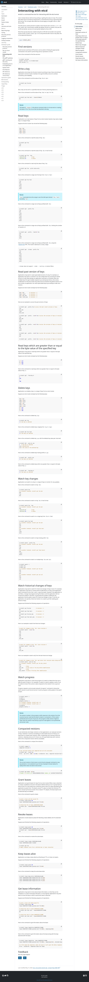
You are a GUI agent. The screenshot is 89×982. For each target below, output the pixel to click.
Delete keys (79, 43)
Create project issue (82, 19)
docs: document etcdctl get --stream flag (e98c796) (46, 968)
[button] (66, 2)
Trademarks (46, 980)
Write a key (79, 28)
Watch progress (80, 50)
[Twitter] (5, 975)
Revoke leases (79, 56)
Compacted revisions (81, 52)
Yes (20, 958)
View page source (82, 11)
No (25, 958)
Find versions (79, 26)
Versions (20, 7)
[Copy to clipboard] (61, 39)
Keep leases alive (80, 58)
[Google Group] (3, 975)
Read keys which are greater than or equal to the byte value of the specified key (81, 38)
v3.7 (25, 7)
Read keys (78, 30)
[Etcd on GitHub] (84, 975)
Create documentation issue (81, 17)
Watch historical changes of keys (80, 47)
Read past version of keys (81, 33)
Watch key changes (81, 45)
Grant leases (79, 54)
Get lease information (82, 60)
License (50, 980)
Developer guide (32, 7)
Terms (38, 980)
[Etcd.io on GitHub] (86, 975)
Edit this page (80, 13)
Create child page (81, 14)
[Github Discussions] (7, 975)
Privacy (41, 980)
